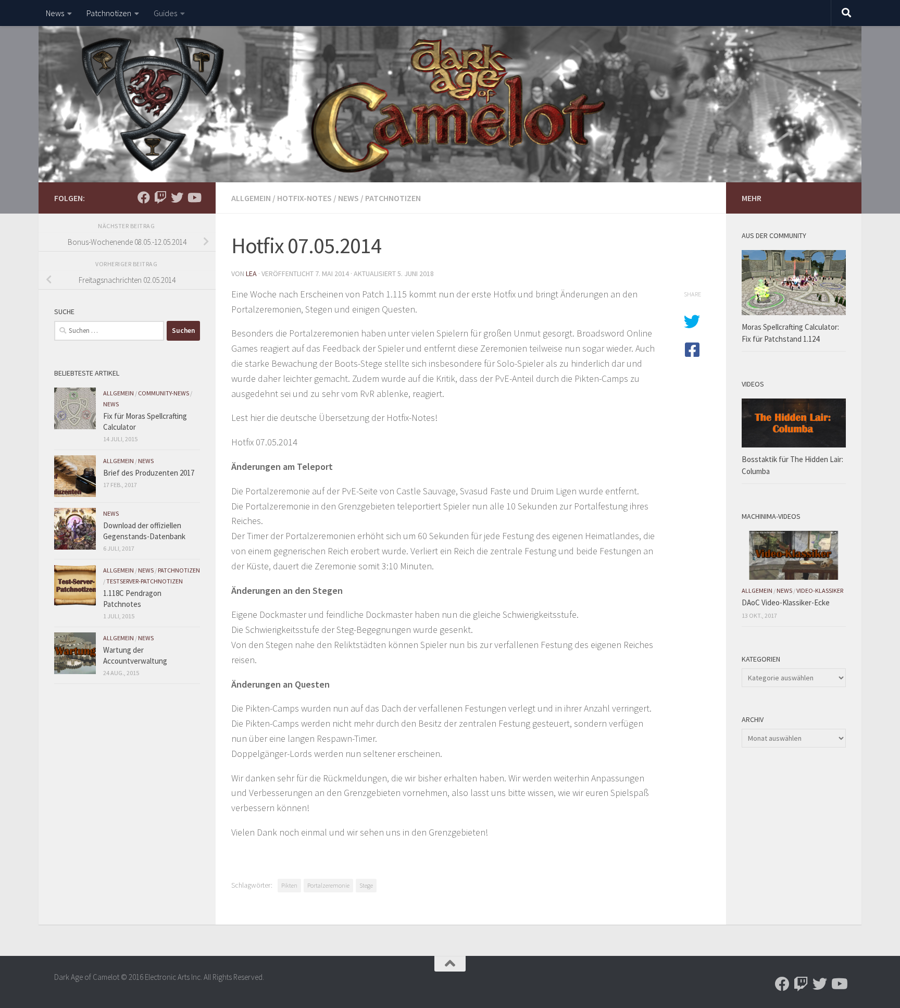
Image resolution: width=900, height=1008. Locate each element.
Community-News (163, 393)
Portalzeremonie (328, 885)
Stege (366, 885)
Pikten (289, 885)
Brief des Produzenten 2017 (148, 473)
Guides (165, 13)
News (55, 13)
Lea (251, 273)
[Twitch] (160, 197)
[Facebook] (144, 197)
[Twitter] (177, 197)
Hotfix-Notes (304, 198)
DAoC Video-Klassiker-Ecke (786, 602)
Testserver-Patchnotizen (144, 581)
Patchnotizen (108, 13)
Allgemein (251, 198)
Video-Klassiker (819, 590)
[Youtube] (194, 197)
